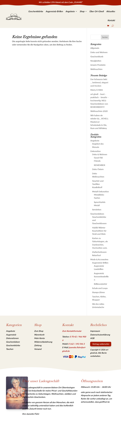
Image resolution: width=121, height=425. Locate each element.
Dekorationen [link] (12, 338)
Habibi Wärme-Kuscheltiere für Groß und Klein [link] (99, 230)
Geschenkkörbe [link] (35, 11)
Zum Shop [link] (38, 331)
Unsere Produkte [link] (98, 65)
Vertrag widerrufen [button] (100, 344)
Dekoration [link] (95, 151)
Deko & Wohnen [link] (99, 154)
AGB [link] (92, 338)
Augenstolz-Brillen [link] (54, 11)
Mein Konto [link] (39, 338)
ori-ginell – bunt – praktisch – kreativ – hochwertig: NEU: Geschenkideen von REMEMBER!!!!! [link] (99, 100)
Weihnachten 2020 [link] (99, 111)
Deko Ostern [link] (98, 169)
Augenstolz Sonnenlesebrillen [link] (101, 276)
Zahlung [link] (37, 345)
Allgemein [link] (94, 48)
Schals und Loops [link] (100, 288)
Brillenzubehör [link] (100, 284)
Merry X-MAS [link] (96, 90)
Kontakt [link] (111, 20)
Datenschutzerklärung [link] (100, 334)
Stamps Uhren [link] (98, 292)
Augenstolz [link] (11, 334)
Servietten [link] (96, 209)
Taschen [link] (9, 349)
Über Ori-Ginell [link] (96, 11)
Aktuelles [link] (110, 11)
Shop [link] (82, 11)
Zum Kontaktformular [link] (71, 331)
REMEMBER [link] (99, 165)
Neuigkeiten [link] (95, 61)
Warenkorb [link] (39, 334)
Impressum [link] (95, 331)
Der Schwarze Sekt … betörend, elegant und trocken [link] (99, 82)
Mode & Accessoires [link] (99, 259)
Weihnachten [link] (96, 69)
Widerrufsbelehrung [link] (43, 342)
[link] (13, 17)
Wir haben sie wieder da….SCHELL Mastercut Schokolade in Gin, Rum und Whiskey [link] (99, 121)
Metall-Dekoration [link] (100, 191)
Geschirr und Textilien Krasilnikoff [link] (98, 184)
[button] (105, 37)
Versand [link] (37, 349)
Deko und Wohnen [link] (99, 52)
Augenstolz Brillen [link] (100, 262)
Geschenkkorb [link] (96, 56)
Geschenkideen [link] (97, 214)
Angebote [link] (70, 11)
